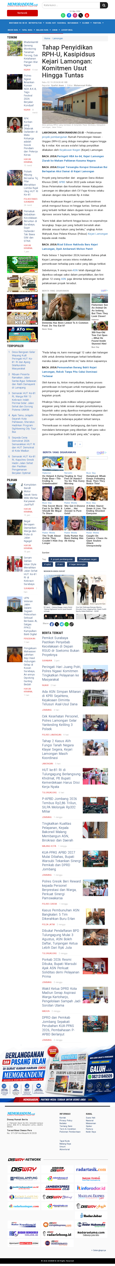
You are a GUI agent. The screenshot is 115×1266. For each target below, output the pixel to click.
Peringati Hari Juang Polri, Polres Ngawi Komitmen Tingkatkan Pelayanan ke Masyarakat (61, 673)
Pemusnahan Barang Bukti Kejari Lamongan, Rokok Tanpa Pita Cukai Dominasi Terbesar (69, 372)
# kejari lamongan (77, 564)
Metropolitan (35, 23)
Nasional (61, 23)
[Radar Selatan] (57, 1243)
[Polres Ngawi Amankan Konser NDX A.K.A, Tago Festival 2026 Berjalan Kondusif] (14, 82)
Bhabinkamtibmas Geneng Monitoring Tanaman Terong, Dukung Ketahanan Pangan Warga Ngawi (34, 53)
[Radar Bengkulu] (23, 1234)
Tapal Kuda (27, 30)
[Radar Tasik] (91, 1169)
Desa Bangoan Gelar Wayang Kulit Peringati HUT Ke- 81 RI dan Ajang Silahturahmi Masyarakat (21, 360)
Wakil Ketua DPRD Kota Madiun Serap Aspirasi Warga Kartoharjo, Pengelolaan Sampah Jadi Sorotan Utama (61, 997)
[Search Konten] (104, 5)
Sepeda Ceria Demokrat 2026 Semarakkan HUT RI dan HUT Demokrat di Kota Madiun (21, 444)
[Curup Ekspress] (57, 1224)
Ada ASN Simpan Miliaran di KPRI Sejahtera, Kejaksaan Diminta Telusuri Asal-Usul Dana (61, 698)
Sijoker (85, 23)
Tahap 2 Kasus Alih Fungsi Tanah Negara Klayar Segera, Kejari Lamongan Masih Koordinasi (58, 749)
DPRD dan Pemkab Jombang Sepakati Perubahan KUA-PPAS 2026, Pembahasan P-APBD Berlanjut (58, 1026)
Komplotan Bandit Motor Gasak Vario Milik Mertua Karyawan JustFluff (31, 494)
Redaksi (63, 1123)
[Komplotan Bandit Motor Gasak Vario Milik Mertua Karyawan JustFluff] (14, 491)
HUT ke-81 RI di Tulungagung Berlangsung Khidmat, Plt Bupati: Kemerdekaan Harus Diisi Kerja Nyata (61, 778)
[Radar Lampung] (23, 1197)
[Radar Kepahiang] (23, 1224)
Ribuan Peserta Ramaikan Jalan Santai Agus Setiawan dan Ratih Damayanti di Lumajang (22, 381)
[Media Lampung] (23, 1178)
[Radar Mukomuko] (91, 1224)
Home (47, 38)
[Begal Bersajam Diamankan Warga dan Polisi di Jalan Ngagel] (14, 527)
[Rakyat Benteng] (23, 1243)
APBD (62, 182)
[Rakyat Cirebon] (91, 1178)
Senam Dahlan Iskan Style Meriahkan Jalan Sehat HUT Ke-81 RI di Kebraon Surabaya (30, 571)
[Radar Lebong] (57, 1234)
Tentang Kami (66, 1126)
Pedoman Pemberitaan (70, 1131)
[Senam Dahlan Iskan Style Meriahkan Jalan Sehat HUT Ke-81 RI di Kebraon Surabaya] (14, 564)
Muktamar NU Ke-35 (18, 23)
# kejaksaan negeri (88, 559)
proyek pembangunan (54, 137)
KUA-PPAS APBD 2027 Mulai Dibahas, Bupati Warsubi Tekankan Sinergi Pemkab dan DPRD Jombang (61, 861)
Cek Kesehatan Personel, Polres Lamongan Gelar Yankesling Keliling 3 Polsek (60, 723)
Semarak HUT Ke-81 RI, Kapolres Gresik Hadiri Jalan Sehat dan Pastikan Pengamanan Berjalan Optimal (22, 465)
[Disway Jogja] (91, 1206)
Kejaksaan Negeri (70, 150)
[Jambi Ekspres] (57, 1188)
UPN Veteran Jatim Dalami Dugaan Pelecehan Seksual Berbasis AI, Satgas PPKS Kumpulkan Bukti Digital (30, 616)
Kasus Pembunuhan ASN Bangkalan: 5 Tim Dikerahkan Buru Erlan (60, 914)
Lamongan (58, 38)
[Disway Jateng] (57, 1197)
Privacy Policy (66, 1120)
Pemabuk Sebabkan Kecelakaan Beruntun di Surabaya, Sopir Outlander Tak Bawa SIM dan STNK (30, 226)
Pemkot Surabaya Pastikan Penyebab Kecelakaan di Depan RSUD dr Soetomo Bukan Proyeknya (60, 646)
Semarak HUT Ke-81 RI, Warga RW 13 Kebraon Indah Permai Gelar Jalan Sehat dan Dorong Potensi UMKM (22, 401)
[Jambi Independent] (23, 1188)
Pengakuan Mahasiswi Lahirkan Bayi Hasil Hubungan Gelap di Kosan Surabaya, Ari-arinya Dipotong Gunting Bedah (30, 666)
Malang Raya (42, 30)
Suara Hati (51, 23)
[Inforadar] (91, 1188)
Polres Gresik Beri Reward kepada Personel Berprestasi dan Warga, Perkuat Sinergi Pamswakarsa (61, 890)
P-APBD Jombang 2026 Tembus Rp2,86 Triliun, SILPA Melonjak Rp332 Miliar (59, 805)
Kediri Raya (13, 30)
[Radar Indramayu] (57, 1178)
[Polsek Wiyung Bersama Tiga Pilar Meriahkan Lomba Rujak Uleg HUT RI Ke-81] (14, 177)
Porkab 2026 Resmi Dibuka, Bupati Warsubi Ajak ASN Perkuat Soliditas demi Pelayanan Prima (60, 968)
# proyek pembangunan (62, 559)
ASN (75, 270)
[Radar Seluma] (91, 1234)
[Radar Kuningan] (23, 1206)
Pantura (97, 23)
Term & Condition (68, 1129)
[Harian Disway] (57, 1169)
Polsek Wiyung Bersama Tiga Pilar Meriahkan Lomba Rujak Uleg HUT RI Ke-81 (32, 183)
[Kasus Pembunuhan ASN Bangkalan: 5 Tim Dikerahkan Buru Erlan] (95, 916)
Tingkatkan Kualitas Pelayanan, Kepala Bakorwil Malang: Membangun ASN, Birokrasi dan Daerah (57, 832)
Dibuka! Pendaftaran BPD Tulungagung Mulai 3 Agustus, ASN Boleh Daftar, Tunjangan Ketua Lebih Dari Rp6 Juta (60, 939)
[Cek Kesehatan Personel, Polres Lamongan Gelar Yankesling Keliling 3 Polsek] (95, 722)
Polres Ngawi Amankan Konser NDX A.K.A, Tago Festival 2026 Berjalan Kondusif (30, 90)
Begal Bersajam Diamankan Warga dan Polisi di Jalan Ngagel (30, 531)
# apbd (47, 564)
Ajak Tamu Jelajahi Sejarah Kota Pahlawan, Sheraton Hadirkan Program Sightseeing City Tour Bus (22, 424)
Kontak (63, 1117)
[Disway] (23, 1169)
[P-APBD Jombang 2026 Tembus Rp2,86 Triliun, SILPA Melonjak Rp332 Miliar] (95, 805)
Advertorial (67, 30)
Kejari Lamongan (98, 234)
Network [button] (22, 13)
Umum (54, 30)
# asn (60, 564)
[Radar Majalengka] (57, 1206)
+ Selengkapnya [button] (98, 1250)
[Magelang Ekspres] (91, 1197)
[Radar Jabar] (91, 1215)
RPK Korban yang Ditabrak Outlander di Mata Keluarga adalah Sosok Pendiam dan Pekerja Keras (31, 137)
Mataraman (73, 23)
